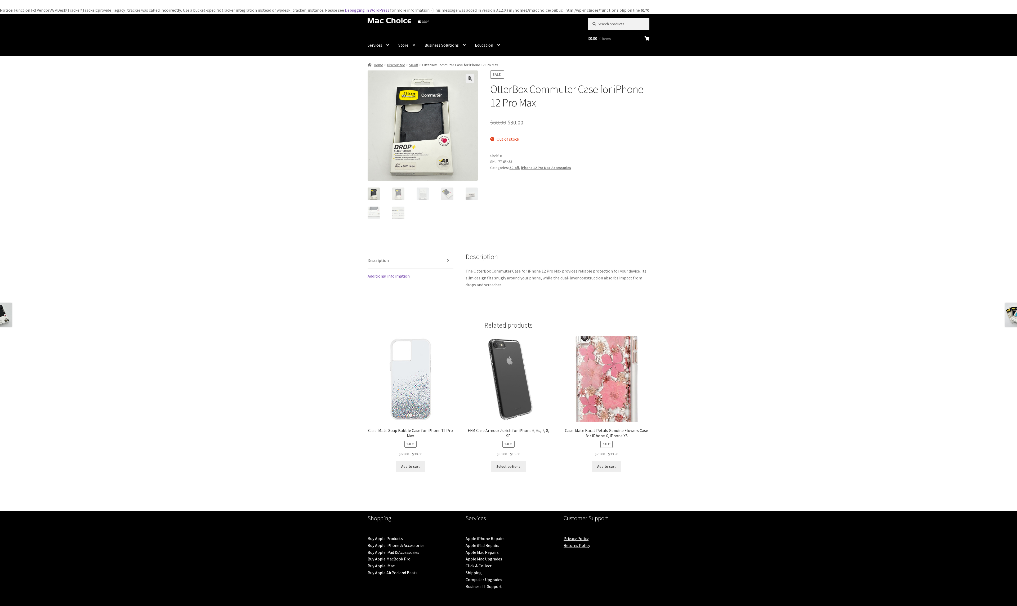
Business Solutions (442, 45)
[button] (470, 78)
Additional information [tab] (389, 276)
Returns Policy (577, 545)
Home (378, 65)
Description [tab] (378, 260)
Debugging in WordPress (367, 10)
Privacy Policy (576, 538)
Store (403, 45)
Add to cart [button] (410, 466)
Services (375, 45)
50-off (413, 65)
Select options (508, 466)
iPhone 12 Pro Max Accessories (546, 167)
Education (484, 45)
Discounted (396, 65)
